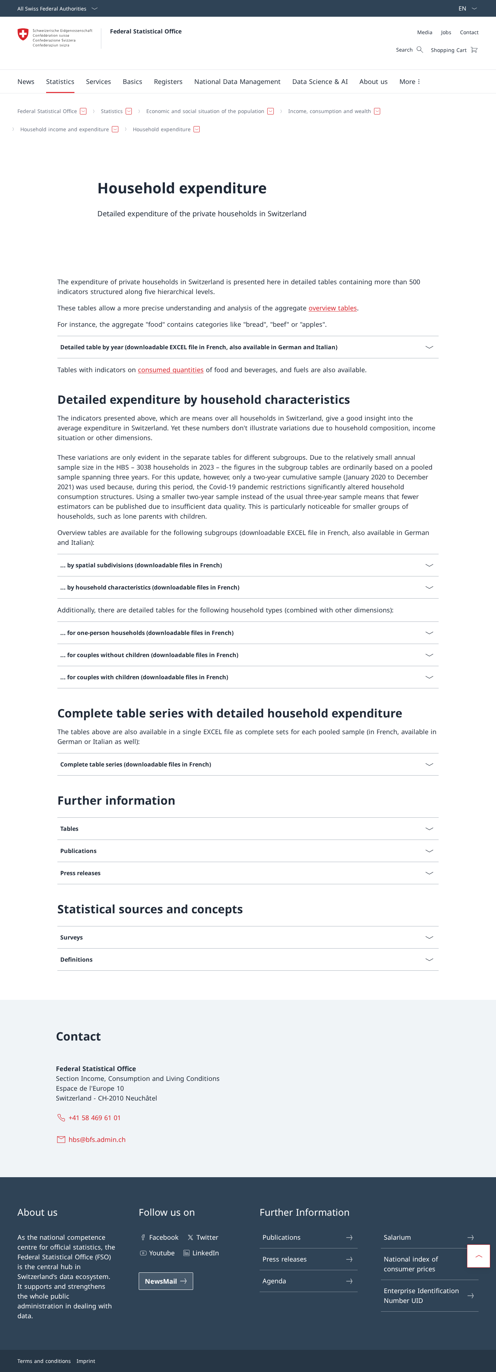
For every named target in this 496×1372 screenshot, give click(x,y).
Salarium (397, 1237)
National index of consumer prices (411, 1264)
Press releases (285, 1259)
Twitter (207, 1237)
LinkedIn (205, 1252)
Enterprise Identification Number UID (421, 1295)
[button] (26, 81)
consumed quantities (171, 369)
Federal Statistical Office (146, 31)
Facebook (164, 1237)
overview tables (333, 307)
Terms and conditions (44, 1360)
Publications (282, 1237)
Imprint (86, 1360)
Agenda (274, 1280)
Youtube (162, 1252)
